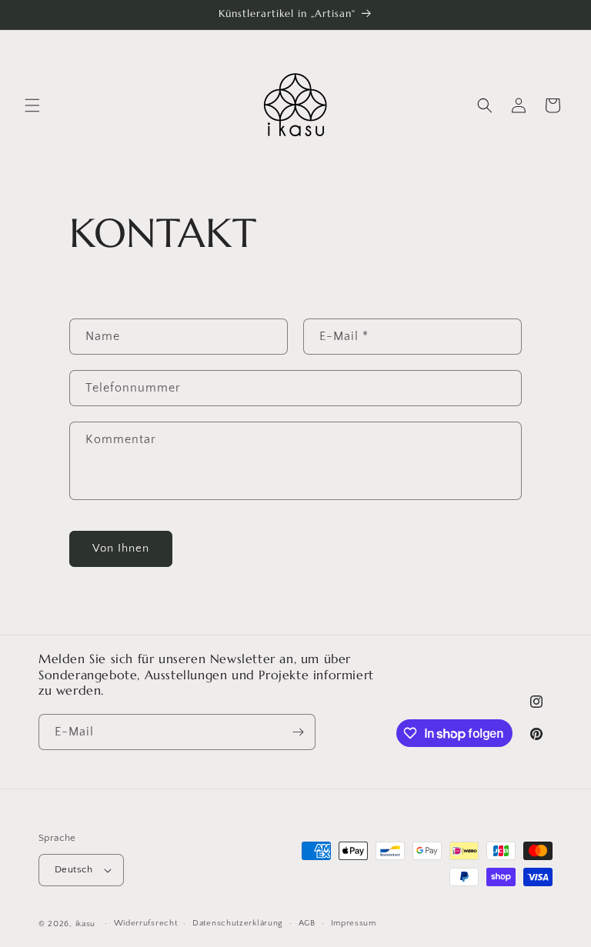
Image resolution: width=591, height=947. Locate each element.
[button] (32, 105)
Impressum (353, 923)
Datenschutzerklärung (237, 923)
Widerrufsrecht (146, 923)
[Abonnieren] (298, 732)
